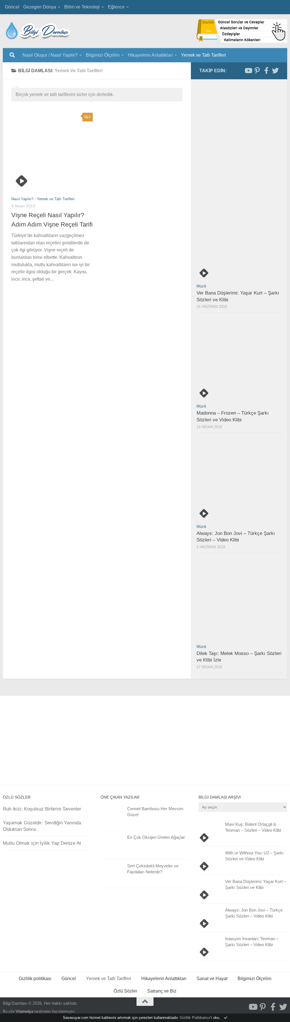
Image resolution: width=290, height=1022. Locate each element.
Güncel (12, 7)
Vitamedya (24, 1011)
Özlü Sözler (125, 991)
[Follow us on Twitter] (275, 70)
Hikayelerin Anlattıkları (150, 55)
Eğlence (116, 7)
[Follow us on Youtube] (248, 70)
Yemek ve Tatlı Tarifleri (203, 55)
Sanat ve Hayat (212, 978)
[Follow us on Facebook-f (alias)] (266, 70)
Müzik (201, 286)
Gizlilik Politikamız (195, 1017)
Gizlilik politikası (35, 978)
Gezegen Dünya (39, 7)
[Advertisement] (101, 364)
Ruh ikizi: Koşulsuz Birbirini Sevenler (42, 809)
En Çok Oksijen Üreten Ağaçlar (156, 837)
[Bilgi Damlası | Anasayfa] (38, 29)
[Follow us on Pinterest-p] (257, 70)
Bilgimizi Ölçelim (103, 55)
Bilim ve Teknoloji (82, 7)
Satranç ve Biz (161, 991)
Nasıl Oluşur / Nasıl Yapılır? (50, 55)
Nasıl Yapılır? (22, 199)
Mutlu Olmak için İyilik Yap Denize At (42, 843)
